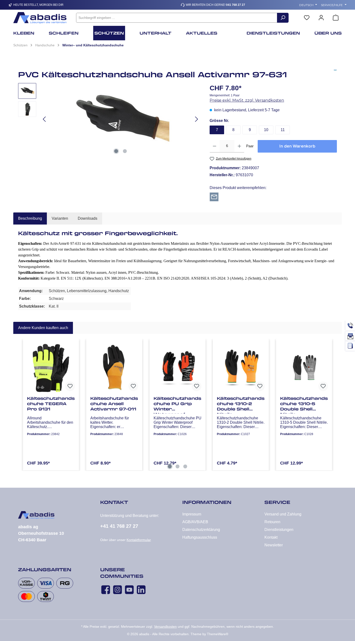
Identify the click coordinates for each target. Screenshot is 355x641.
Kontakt (270, 537)
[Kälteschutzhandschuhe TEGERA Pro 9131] (51, 368)
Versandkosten (165, 626)
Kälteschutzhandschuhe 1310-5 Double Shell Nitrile (304, 405)
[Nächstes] (196, 119)
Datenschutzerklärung (201, 530)
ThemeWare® (217, 634)
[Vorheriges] (44, 119)
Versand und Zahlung (282, 514)
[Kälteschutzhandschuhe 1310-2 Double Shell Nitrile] (241, 368)
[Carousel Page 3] (185, 466)
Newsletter (273, 545)
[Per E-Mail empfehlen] (214, 197)
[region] (109, 119)
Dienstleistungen (278, 530)
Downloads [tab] (87, 218)
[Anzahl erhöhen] (239, 146)
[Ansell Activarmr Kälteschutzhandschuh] (120, 119)
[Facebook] (105, 589)
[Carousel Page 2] (177, 466)
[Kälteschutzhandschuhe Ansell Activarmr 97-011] (114, 368)
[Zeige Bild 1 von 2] (116, 151)
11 (283, 130)
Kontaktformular (139, 540)
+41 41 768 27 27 (119, 526)
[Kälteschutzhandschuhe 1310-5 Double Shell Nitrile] (304, 368)
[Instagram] (117, 589)
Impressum (191, 514)
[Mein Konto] (321, 18)
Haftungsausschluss (199, 537)
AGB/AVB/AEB (195, 522)
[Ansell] (335, 76)
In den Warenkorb (297, 146)
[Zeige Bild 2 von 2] (125, 151)
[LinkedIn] (141, 589)
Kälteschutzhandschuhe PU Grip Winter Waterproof (177, 405)
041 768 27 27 (235, 5)
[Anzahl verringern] (215, 146)
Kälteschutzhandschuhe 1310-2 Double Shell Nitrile (240, 405)
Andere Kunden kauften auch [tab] (43, 328)
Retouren (272, 522)
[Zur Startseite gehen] (39, 17)
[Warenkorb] (336, 18)
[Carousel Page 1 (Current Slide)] (170, 466)
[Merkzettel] (307, 18)
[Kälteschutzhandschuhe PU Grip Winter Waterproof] (177, 368)
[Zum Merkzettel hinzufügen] (70, 386)
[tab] (30, 218)
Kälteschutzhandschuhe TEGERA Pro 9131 (51, 404)
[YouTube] (129, 589)
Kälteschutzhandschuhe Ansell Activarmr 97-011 (114, 404)
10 (266, 130)
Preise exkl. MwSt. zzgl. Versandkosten (247, 100)
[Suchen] (283, 18)
